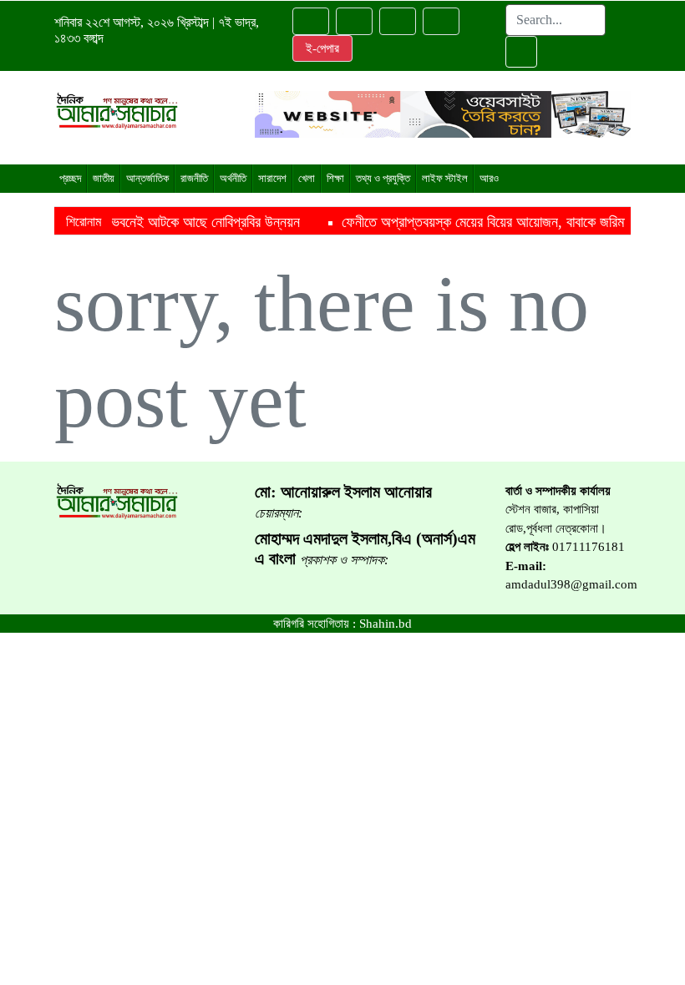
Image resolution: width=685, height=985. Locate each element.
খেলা (306, 178)
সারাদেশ (272, 178)
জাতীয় (103, 178)
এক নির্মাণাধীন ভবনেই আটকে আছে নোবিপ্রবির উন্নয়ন (140, 222)
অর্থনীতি (233, 178)
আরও (489, 178)
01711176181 (588, 546)
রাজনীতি (194, 178)
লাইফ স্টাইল (445, 178)
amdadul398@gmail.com (571, 584)
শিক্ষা (335, 178)
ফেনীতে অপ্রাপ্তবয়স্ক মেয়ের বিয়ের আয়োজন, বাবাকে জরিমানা (458, 222)
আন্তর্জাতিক (147, 178)
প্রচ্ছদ (70, 178)
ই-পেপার (322, 48)
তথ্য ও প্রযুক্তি (383, 178)
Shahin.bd (385, 623)
